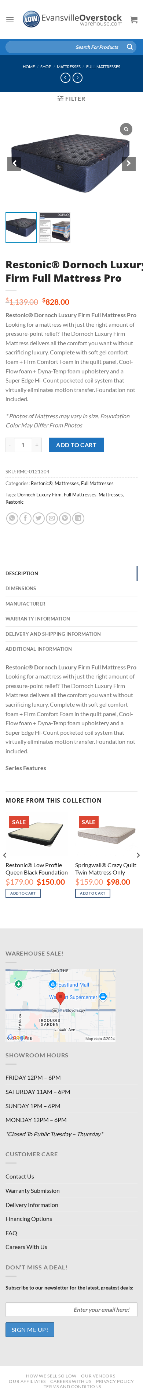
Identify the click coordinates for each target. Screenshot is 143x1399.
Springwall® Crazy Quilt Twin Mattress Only (105, 868)
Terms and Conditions (72, 1386)
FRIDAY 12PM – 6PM (33, 1077)
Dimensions (21, 588)
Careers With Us (26, 1246)
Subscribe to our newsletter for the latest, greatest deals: (69, 1287)
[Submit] (130, 47)
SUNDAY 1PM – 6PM (33, 1105)
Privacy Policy (115, 1381)
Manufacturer (25, 604)
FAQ (11, 1232)
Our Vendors (98, 1376)
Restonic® (41, 483)
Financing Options (29, 1218)
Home (29, 66)
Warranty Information (38, 619)
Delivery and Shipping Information (53, 634)
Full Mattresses (103, 66)
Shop (45, 66)
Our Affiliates (27, 1381)
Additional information (39, 649)
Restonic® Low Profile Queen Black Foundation (37, 868)
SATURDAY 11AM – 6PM (38, 1091)
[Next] (138, 870)
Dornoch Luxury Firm (39, 494)
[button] (129, 164)
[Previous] (5, 870)
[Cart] (134, 20)
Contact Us (20, 1176)
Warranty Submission (33, 1190)
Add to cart (76, 444)
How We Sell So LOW (51, 1376)
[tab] (72, 573)
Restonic (14, 502)
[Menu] (10, 19)
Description (22, 573)
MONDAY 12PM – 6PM (36, 1119)
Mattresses (69, 66)
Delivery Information (32, 1204)
